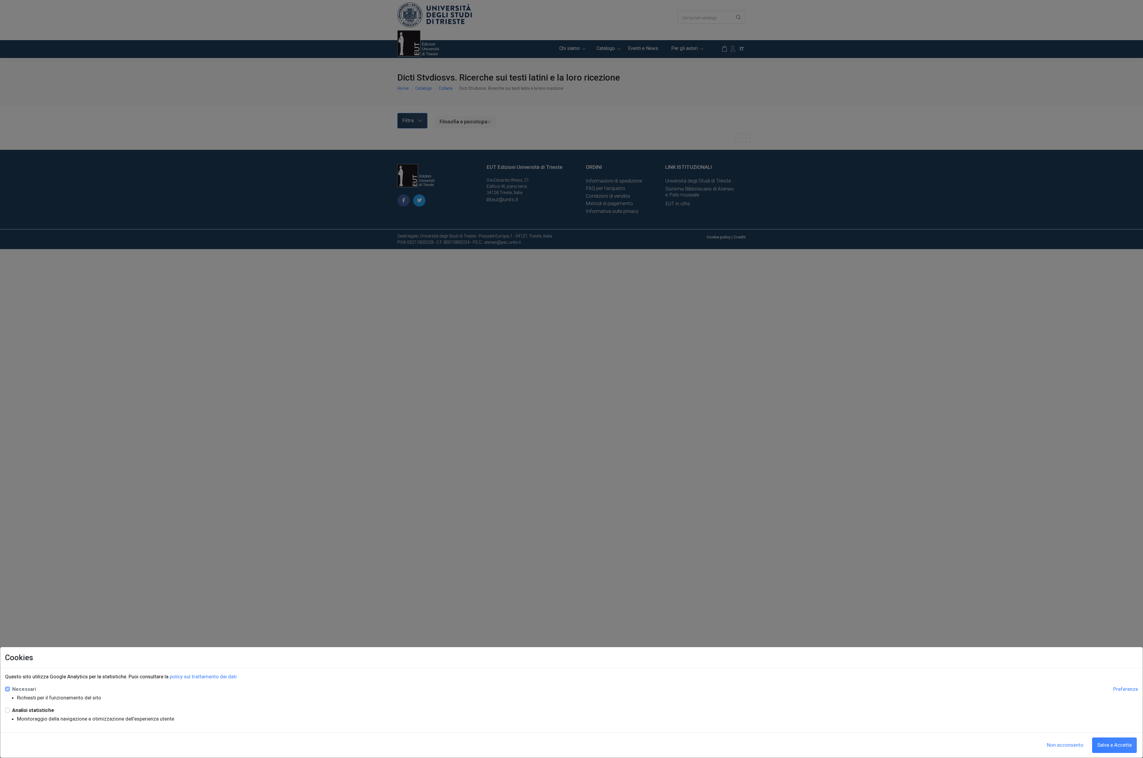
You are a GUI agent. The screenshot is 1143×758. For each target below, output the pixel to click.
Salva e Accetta (1114, 745)
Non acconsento (1065, 745)
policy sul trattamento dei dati (203, 677)
